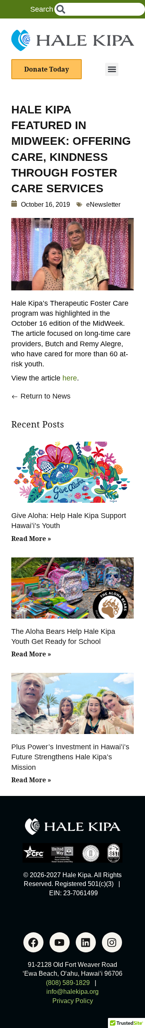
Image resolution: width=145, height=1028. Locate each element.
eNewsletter (103, 204)
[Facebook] (33, 942)
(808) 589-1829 (68, 982)
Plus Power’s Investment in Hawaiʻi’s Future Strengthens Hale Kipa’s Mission (70, 757)
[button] (111, 69)
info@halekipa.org (72, 991)
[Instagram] (112, 942)
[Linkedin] (86, 942)
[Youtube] (60, 942)
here (69, 378)
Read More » (31, 538)
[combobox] (99, 9)
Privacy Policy (72, 1000)
